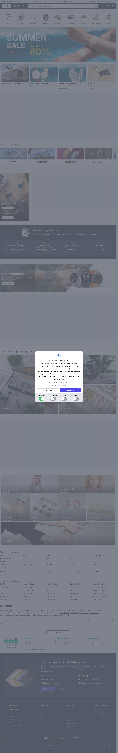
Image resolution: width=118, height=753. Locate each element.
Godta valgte (48, 390)
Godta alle (70, 390)
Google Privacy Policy (59, 385)
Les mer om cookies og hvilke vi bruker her (59, 382)
